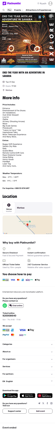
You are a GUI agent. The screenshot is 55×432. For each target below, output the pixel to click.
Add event (40, 411)
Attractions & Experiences (38, 10)
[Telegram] (39, 403)
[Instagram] (51, 403)
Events (17, 10)
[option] (27, 40)
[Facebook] (47, 403)
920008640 (9, 315)
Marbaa (20, 208)
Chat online (17, 305)
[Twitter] (43, 403)
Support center (14, 411)
